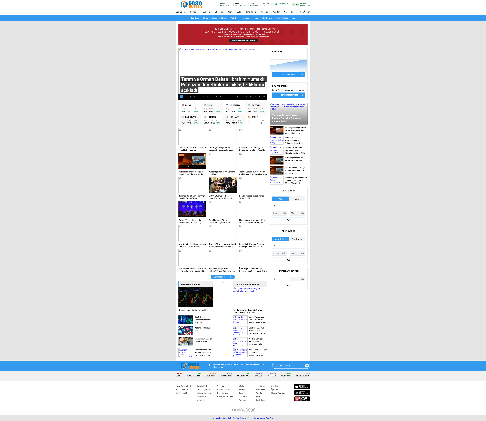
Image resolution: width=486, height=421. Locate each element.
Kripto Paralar (303, 375)
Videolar (264, 12)
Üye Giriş (274, 386)
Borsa (256, 18)
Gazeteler (288, 12)
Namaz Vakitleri (193, 375)
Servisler (194, 12)
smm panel (201, 400)
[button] (181, 96)
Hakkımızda (216, 418)
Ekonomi (219, 12)
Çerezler (243, 418)
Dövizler (206, 18)
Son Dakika (181, 12)
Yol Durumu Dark (183, 389)
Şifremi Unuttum (278, 393)
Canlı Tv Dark (202, 386)
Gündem (206, 12)
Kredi (293, 18)
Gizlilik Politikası (233, 418)
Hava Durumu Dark (183, 386)
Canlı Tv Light (181, 393)
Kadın (238, 12)
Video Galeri (260, 389)
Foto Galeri (251, 12)
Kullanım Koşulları (258, 418)
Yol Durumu (286, 375)
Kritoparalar (245, 18)
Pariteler (234, 18)
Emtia (285, 18)
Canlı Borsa (195, 18)
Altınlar (215, 18)
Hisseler (224, 18)
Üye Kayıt (275, 389)
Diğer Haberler (266, 18)
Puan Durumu (243, 375)
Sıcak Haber (261, 400)
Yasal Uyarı (270, 418)
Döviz (278, 18)
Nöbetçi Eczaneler (204, 393)
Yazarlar (276, 12)
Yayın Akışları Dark (204, 389)
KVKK (249, 418)
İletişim (224, 418)
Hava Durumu (226, 375)
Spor (230, 12)
